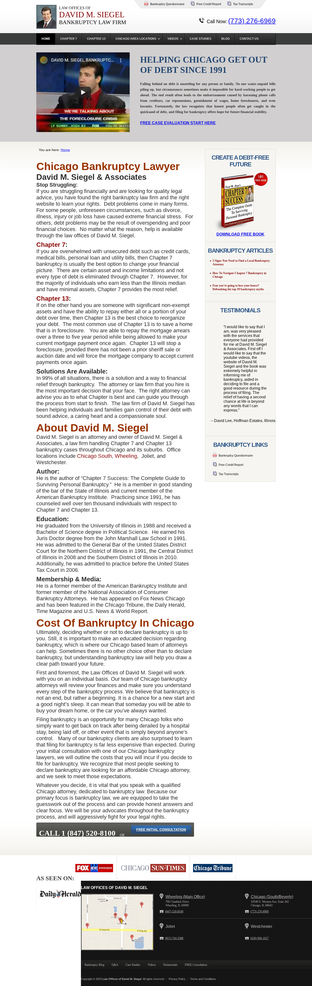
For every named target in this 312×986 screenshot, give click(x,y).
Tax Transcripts (243, 4)
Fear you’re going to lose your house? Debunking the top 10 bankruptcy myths (238, 287)
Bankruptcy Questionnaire (167, 4)
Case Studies (133, 965)
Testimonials (170, 965)
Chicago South (94, 456)
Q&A (115, 965)
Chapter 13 (52, 298)
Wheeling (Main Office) (185, 897)
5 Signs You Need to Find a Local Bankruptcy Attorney (241, 262)
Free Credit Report (208, 4)
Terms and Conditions (203, 978)
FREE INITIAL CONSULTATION (161, 830)
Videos (152, 965)
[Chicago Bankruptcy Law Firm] (117, 922)
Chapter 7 (50, 244)
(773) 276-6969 (252, 21)
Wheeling (126, 456)
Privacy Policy (177, 978)
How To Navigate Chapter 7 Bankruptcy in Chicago (239, 274)
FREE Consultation (196, 965)
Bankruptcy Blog (94, 965)
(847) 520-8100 (174, 911)
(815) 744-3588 (174, 938)
